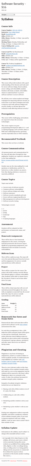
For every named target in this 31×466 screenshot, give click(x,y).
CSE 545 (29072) (17, 30)
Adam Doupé (13, 461)
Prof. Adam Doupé (14, 32)
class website (23, 324)
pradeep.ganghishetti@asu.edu (15, 65)
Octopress (25, 461)
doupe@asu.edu (11, 34)
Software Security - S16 (13, 5)
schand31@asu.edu (12, 54)
